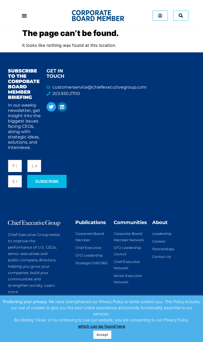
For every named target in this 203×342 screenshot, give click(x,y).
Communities (130, 222)
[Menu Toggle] (24, 15)
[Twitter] (51, 107)
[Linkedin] (62, 107)
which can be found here (101, 326)
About (160, 222)
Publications (90, 222)
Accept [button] (102, 334)
